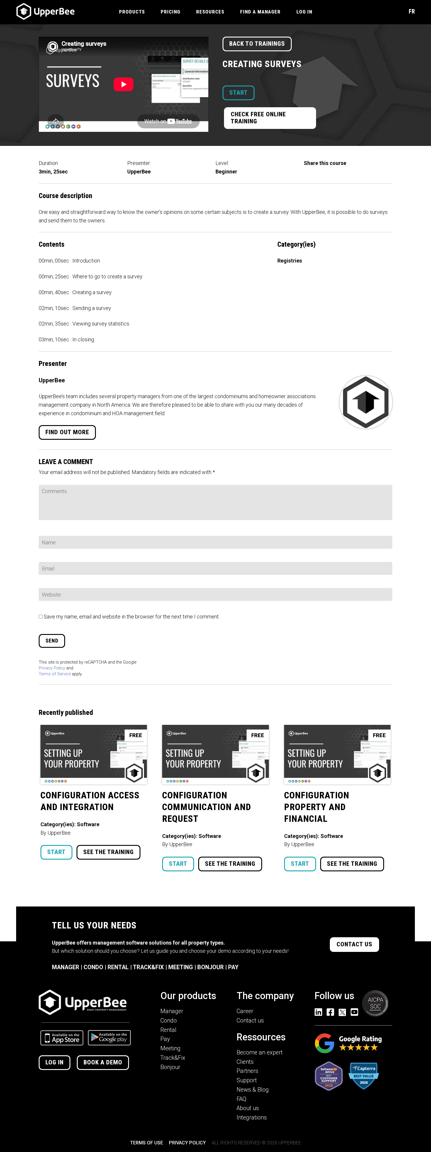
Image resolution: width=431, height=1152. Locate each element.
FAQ (241, 1099)
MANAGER (65, 967)
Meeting (170, 1048)
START (238, 92)
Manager (171, 1011)
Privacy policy (187, 1143)
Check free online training (258, 118)
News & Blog (253, 1089)
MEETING (180, 967)
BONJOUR (210, 967)
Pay (165, 1039)
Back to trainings (257, 43)
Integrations (252, 1117)
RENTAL (118, 967)
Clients (245, 1062)
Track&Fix (172, 1057)
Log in (54, 1062)
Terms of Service (55, 674)
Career (245, 1011)
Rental (168, 1030)
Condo (168, 1020)
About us (248, 1108)
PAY (233, 967)
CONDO (93, 967)
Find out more (67, 432)
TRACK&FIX (148, 967)
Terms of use (146, 1143)
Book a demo (103, 1062)
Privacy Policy (52, 668)
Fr (412, 11)
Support (247, 1080)
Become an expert (260, 1052)
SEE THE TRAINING (108, 852)
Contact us (354, 944)
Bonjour (170, 1067)
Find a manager (260, 12)
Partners (247, 1071)
